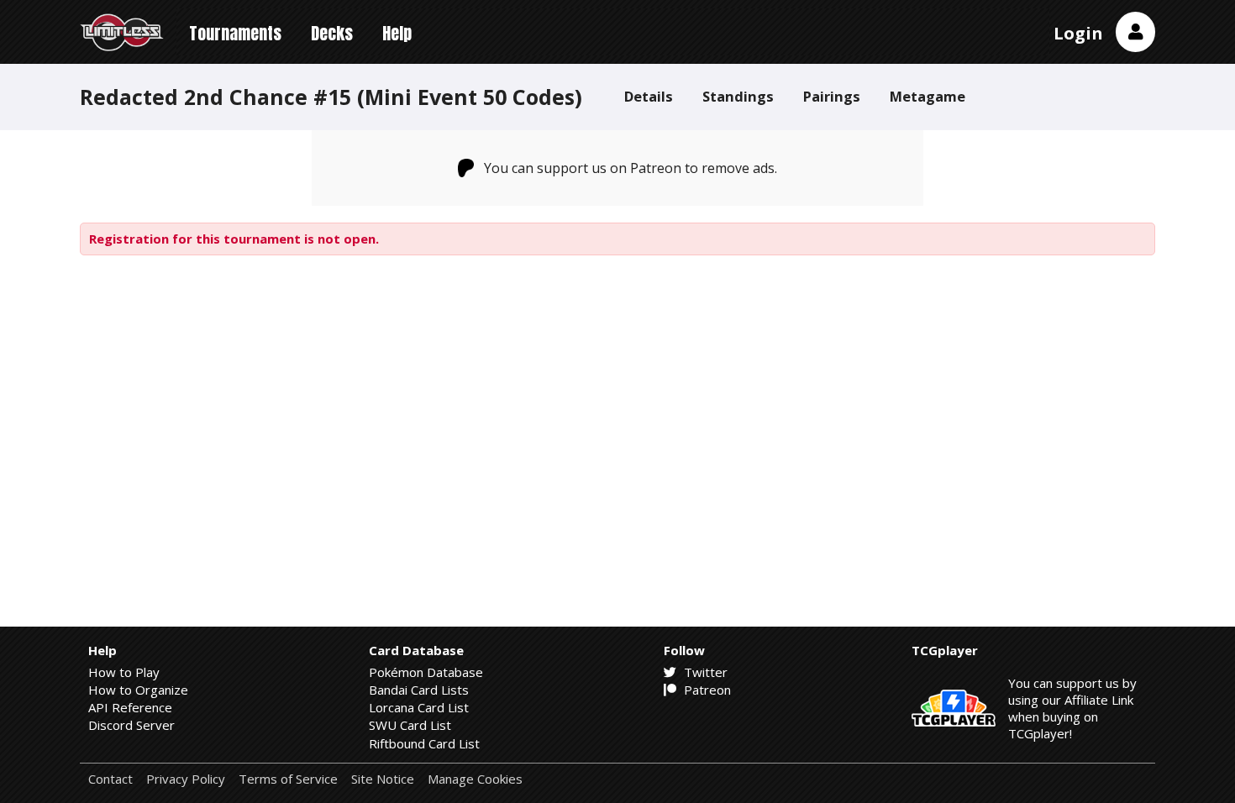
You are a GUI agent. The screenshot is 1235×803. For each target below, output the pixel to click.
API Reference (130, 707)
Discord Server (131, 724)
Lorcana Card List (419, 707)
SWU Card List (410, 724)
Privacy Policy (185, 779)
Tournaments (235, 33)
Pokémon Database (426, 672)
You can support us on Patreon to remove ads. (630, 168)
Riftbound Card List (424, 743)
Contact (110, 779)
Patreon (706, 689)
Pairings (831, 96)
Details (648, 96)
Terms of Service (288, 779)
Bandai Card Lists (419, 689)
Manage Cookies (475, 779)
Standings (738, 96)
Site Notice (382, 779)
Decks (332, 33)
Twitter (704, 672)
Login (1078, 33)
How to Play (124, 672)
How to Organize (138, 689)
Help (397, 33)
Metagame (927, 96)
